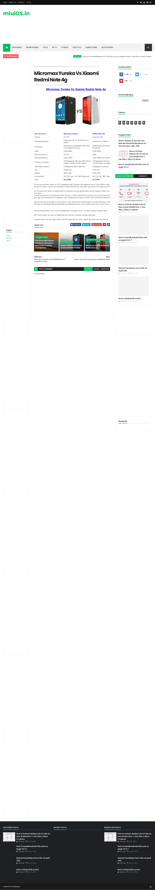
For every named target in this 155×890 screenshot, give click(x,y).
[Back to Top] (150, 887)
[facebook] (137, 2)
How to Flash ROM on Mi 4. (129, 298)
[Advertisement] (108, 24)
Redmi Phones (32, 47)
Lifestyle (77, 47)
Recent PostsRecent (124, 176)
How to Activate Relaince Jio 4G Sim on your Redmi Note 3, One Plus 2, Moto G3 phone (107, 56)
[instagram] (147, 2)
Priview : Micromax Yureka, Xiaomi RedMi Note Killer (71, 246)
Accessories (107, 47)
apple (150, 56)
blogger (88, 269)
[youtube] (144, 2)
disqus (96, 269)
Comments (143, 176)
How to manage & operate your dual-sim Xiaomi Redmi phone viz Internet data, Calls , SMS (132, 143)
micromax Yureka (42, 237)
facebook (105, 269)
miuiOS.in (16, 13)
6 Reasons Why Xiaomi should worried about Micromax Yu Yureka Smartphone (44, 244)
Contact (21, 2)
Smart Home (91, 47)
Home (5, 2)
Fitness (64, 47)
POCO (45, 47)
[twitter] (141, 2)
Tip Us (28, 2)
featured (66, 56)
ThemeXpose (15, 886)
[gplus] (150, 2)
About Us (12, 2)
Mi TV (54, 47)
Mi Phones (17, 47)
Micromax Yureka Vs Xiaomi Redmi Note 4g (54, 66)
